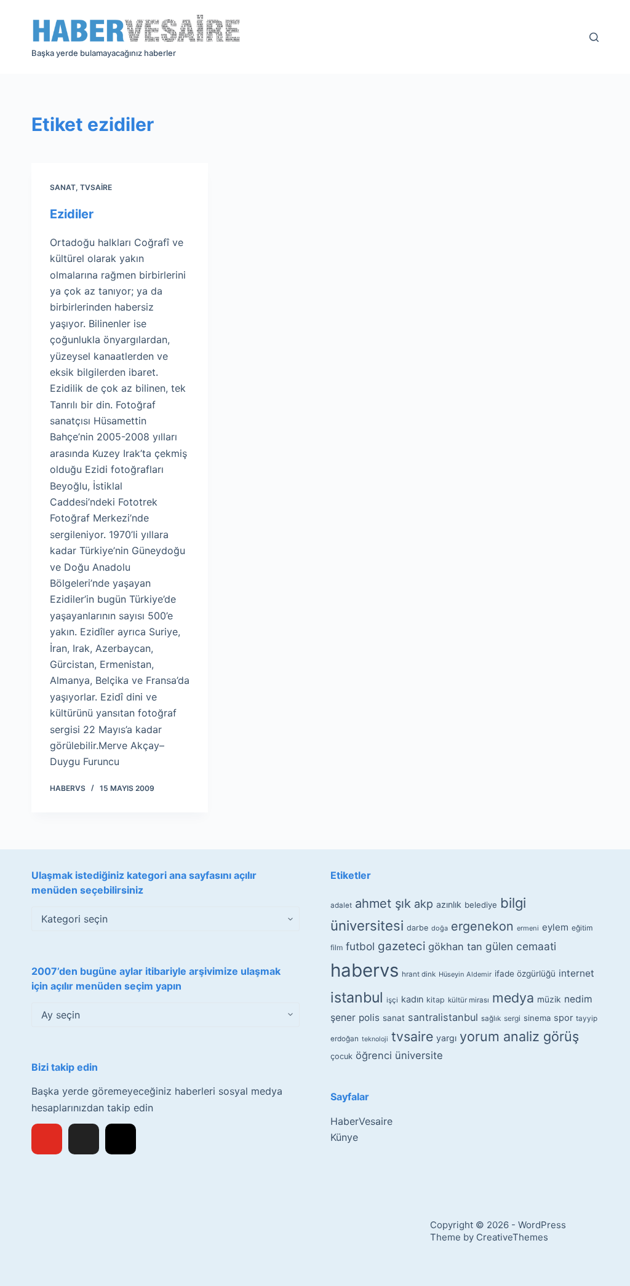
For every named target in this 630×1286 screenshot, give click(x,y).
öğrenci (374, 1055)
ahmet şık (383, 903)
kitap (435, 999)
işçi (392, 1000)
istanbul (356, 997)
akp (423, 903)
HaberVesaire (361, 1121)
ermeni (528, 928)
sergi (512, 1018)
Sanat (63, 187)
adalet (341, 905)
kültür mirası (468, 1000)
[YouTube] (46, 1139)
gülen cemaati (520, 946)
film (336, 947)
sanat (394, 1018)
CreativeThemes (512, 1237)
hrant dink (419, 974)
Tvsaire (96, 187)
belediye (481, 905)
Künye (344, 1137)
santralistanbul (443, 1017)
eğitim (582, 927)
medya (513, 998)
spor (563, 1017)
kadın (412, 999)
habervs (364, 970)
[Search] (594, 37)
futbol (360, 946)
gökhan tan (455, 946)
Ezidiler (72, 214)
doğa (439, 928)
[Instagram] (120, 1139)
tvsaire (412, 1036)
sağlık (491, 1018)
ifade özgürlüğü (525, 973)
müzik (549, 999)
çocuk (341, 1056)
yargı (446, 1038)
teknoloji (375, 1039)
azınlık (448, 904)
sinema (537, 1018)
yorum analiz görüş (519, 1036)
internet (576, 973)
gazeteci (401, 946)
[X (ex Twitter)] (83, 1139)
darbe (417, 927)
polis (369, 1017)
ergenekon (482, 926)
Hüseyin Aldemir (465, 974)
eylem (555, 927)
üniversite (419, 1055)
